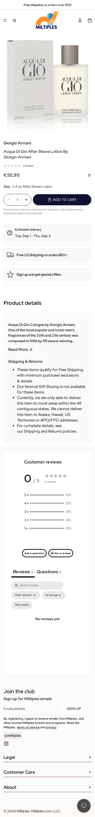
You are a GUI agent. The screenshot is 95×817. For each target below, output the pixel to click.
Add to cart (64, 200)
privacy (51, 727)
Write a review (61, 553)
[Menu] (5, 20)
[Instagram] (6, 743)
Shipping (32, 431)
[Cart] (90, 20)
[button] (47, 495)
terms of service (28, 727)
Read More (18, 349)
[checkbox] (21, 605)
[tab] (49, 572)
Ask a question (34, 553)
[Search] (14, 20)
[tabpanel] (47, 624)
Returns (55, 431)
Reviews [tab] (23, 572)
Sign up (74, 708)
